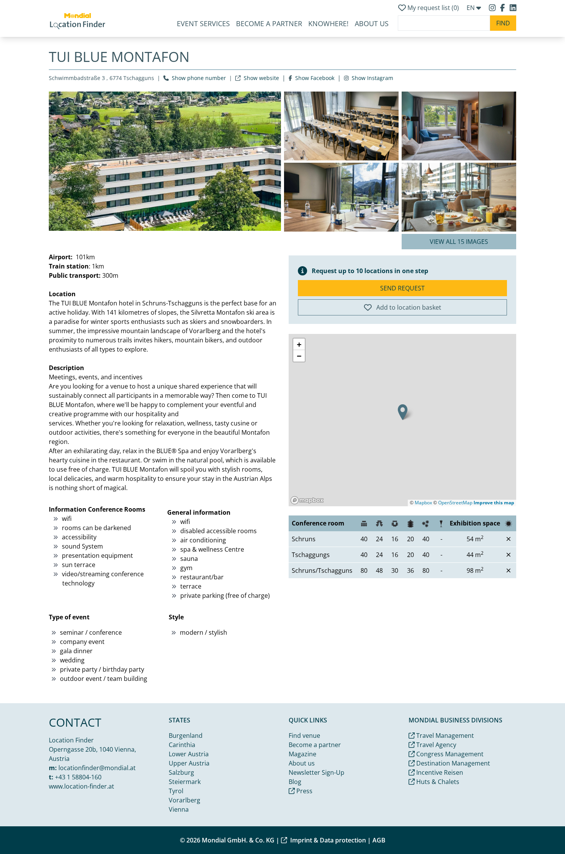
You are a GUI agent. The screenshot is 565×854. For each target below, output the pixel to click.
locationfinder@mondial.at (97, 768)
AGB (379, 840)
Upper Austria (189, 763)
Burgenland (186, 735)
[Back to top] (540, 829)
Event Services (203, 23)
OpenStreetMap (455, 502)
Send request (402, 288)
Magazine (302, 754)
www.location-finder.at (81, 786)
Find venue (304, 735)
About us (302, 763)
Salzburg (181, 772)
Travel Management (444, 735)
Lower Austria (189, 754)
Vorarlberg (184, 800)
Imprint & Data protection (328, 840)
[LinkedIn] (513, 7)
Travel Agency (435, 745)
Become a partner (269, 23)
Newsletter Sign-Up (316, 772)
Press (303, 791)
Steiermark (185, 781)
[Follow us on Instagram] (493, 7)
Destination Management (452, 763)
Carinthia (182, 745)
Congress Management (449, 754)
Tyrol (176, 791)
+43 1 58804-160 (78, 777)
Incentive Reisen (439, 772)
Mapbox (423, 502)
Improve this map (494, 502)
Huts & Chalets (437, 781)
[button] (402, 412)
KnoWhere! (328, 23)
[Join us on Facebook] (503, 7)
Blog (295, 781)
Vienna (179, 809)
